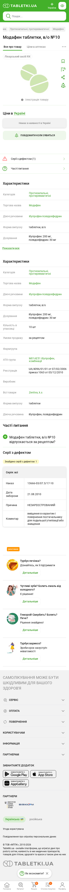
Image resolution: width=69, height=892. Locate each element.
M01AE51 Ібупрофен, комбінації (42, 360)
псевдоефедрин (52, 216)
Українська (12, 819)
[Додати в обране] (63, 61)
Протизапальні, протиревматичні (29, 29)
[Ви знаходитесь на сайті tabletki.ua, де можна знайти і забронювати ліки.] (20, 6)
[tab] (12, 47)
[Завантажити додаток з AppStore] (43, 774)
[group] (34, 127)
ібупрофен (35, 216)
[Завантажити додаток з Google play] (16, 774)
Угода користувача (13, 829)
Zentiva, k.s (35, 392)
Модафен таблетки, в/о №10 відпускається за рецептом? (32, 439)
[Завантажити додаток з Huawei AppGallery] (16, 783)
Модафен (58, 29)
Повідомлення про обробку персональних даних (29, 836)
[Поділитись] (63, 77)
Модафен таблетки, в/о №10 (31, 37)
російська (36, 819)
